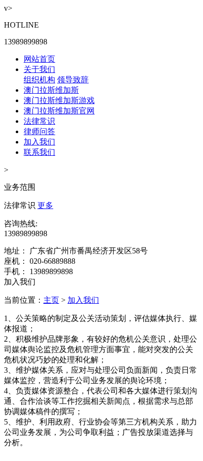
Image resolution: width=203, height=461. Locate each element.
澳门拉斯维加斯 (51, 90)
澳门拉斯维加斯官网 (59, 110)
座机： (16, 261)
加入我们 (39, 142)
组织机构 (39, 79)
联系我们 (39, 152)
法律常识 (39, 121)
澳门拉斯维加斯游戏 (59, 100)
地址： (16, 251)
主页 (51, 300)
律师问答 (39, 131)
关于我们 (39, 69)
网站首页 (39, 59)
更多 (45, 205)
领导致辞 (73, 79)
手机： (16, 271)
